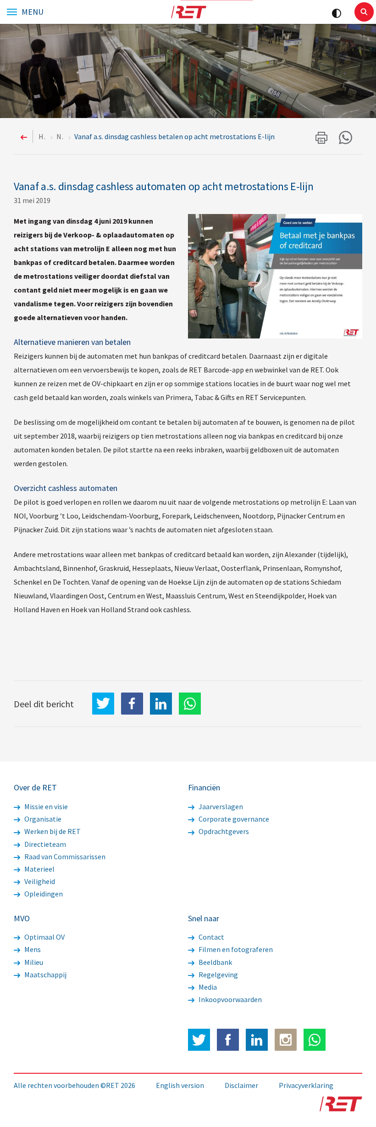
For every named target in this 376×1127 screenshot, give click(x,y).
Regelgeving (217, 974)
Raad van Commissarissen (64, 856)
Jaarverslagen (220, 806)
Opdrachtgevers (223, 831)
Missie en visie (45, 806)
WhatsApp (190, 704)
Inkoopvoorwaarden (229, 999)
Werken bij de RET (52, 831)
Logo (188, 12)
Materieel (39, 868)
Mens (32, 949)
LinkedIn (161, 704)
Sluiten (364, 12)
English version (180, 1085)
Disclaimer (241, 1085)
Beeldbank (214, 962)
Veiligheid (39, 881)
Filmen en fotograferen (235, 949)
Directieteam (44, 844)
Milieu (33, 962)
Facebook (228, 1040)
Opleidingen (43, 893)
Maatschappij (44, 974)
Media (207, 987)
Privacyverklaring (306, 1085)
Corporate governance (233, 818)
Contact (210, 936)
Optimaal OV (44, 936)
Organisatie (42, 818)
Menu (33, 12)
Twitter (199, 1040)
